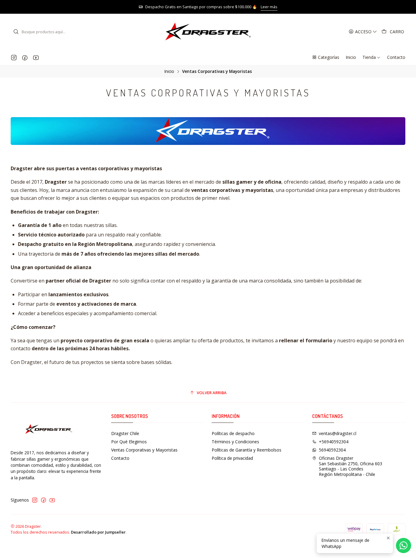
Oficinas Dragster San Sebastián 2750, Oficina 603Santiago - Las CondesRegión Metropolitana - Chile (350, 466)
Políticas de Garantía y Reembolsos (246, 450)
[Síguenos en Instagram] (14, 57)
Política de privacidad (232, 458)
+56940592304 (333, 442)
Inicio (169, 71)
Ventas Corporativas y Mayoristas (144, 450)
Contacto (120, 458)
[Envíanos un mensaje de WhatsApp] (403, 545)
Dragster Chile (125, 433)
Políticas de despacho (233, 433)
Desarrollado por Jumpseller (98, 532)
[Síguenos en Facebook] (25, 57)
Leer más (269, 6)
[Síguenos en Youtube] (36, 57)
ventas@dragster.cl (337, 433)
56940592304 (332, 450)
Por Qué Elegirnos (129, 442)
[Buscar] (16, 32)
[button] (325, 57)
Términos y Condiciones (235, 442)
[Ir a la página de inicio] (208, 31)
